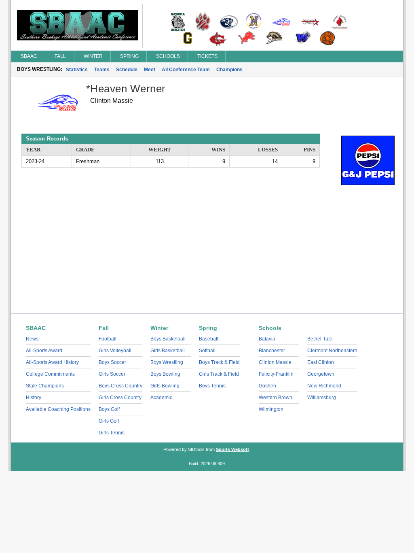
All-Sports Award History (52, 362)
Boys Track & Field (219, 362)
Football (107, 339)
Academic (161, 397)
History (33, 397)
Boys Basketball (168, 339)
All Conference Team (186, 69)
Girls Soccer (112, 374)
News (32, 339)
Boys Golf (109, 409)
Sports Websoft (232, 449)
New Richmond (324, 386)
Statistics (77, 69)
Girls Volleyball (115, 350)
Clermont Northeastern (332, 350)
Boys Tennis (212, 386)
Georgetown (320, 374)
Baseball (208, 339)
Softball (207, 350)
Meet (149, 69)
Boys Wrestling (166, 362)
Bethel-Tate (319, 339)
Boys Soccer (112, 362)
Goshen (267, 386)
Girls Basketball (167, 350)
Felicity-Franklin (276, 374)
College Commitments (50, 374)
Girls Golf (109, 421)
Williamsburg (321, 397)
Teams (102, 69)
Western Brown (275, 397)
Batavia (267, 339)
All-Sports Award (44, 350)
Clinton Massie (275, 362)
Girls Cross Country (120, 397)
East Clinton (320, 362)
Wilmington (271, 409)
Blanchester (272, 350)
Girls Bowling (165, 386)
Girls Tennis (112, 433)
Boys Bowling (165, 374)
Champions (229, 69)
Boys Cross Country (120, 386)
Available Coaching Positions (58, 409)
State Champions (45, 386)
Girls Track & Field (219, 374)
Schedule (126, 69)
